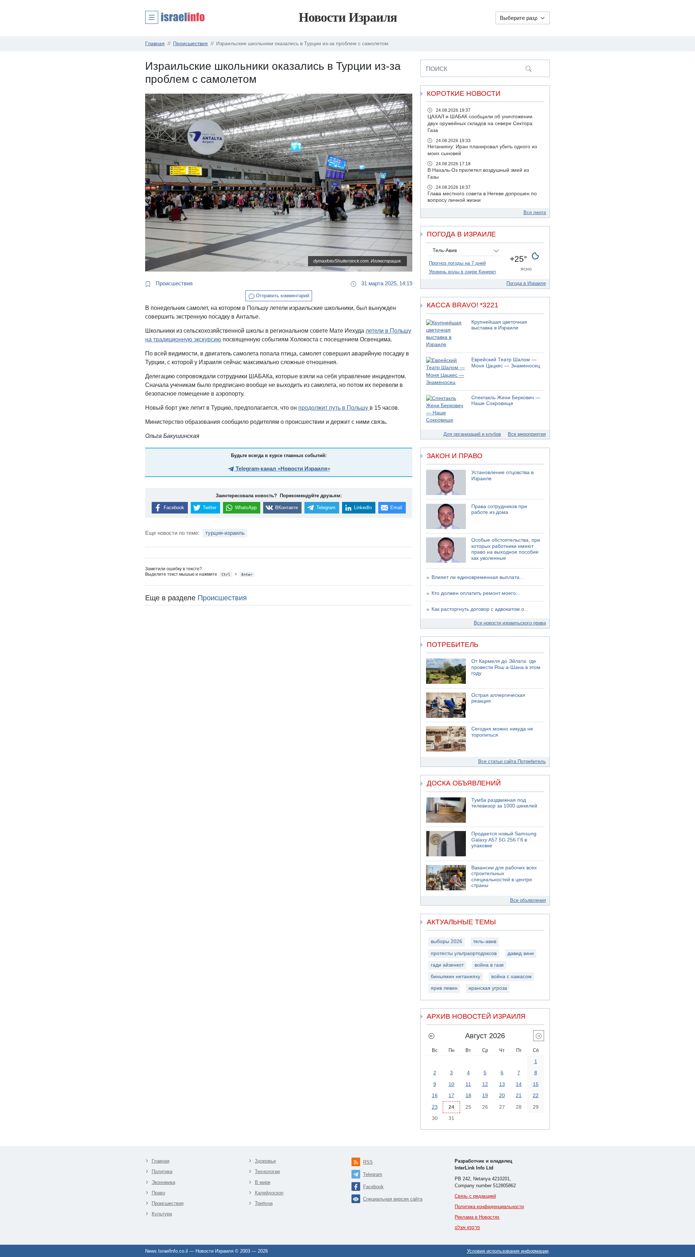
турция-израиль (225, 533)
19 (485, 1095)
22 (536, 1095)
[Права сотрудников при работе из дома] (446, 516)
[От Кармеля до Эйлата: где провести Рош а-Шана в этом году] (446, 671)
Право (158, 1193)
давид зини (520, 953)
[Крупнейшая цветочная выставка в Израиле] (446, 334)
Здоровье (265, 1161)
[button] (175, 17)
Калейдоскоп (269, 1193)
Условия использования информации (507, 1251)
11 (468, 1084)
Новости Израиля (348, 17)
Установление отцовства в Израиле (502, 475)
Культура (162, 1213)
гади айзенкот (447, 965)
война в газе (489, 965)
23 (435, 1107)
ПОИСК (436, 68)
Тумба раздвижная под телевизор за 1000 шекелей (504, 803)
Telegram (372, 1174)
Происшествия (173, 283)
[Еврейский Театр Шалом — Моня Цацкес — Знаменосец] (446, 371)
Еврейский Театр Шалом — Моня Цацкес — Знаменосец (505, 362)
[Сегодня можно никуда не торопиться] (446, 738)
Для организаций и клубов (472, 434)
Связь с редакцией (475, 1196)
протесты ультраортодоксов (464, 953)
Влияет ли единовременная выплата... (477, 577)
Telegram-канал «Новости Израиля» (282, 468)
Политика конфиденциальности (489, 1206)
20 (502, 1095)
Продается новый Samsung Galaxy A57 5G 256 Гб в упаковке (503, 839)
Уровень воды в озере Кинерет (462, 271)
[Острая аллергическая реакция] (446, 705)
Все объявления (528, 900)
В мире (262, 1182)
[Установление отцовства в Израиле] (446, 482)
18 (468, 1095)
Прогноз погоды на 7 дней (457, 263)
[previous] (431, 1035)
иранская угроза (487, 988)
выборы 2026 (446, 941)
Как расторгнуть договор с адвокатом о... (479, 609)
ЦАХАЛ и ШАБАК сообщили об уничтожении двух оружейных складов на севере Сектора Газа (479, 123)
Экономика (163, 1182)
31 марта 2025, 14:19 (386, 283)
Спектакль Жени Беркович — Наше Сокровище (505, 400)
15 (536, 1084)
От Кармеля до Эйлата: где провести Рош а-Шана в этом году (505, 667)
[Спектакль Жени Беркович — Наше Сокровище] (446, 409)
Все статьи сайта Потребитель (512, 761)
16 (435, 1095)
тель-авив (484, 941)
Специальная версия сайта (392, 1199)
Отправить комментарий (281, 295)
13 (502, 1084)
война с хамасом (511, 976)
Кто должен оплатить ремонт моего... (475, 593)
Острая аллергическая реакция (498, 698)
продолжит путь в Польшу (334, 408)
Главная (160, 1161)
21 (519, 1095)
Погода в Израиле (526, 283)
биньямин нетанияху (455, 976)
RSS (368, 1162)
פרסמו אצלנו (467, 1227)
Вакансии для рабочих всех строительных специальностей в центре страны (504, 877)
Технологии (267, 1171)
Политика (162, 1171)
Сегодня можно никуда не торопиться (502, 732)
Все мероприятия (527, 434)
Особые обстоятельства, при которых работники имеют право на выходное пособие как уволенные (505, 549)
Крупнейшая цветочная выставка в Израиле (499, 325)
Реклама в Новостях (477, 1217)
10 (451, 1084)
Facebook (373, 1186)
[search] (528, 68)
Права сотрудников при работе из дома (499, 509)
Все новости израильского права (510, 623)
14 (519, 1084)
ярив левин (444, 988)
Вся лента (534, 212)
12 (485, 1084)
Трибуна (264, 1203)
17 (451, 1095)
